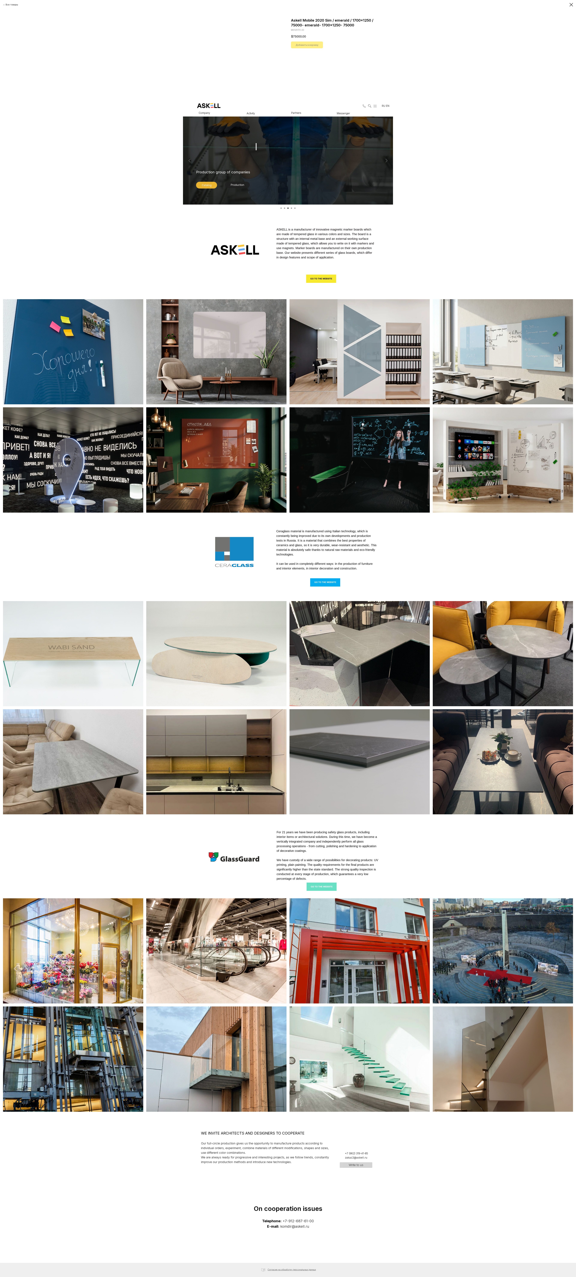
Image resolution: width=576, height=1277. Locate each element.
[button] (363, 105)
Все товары (12, 4)
